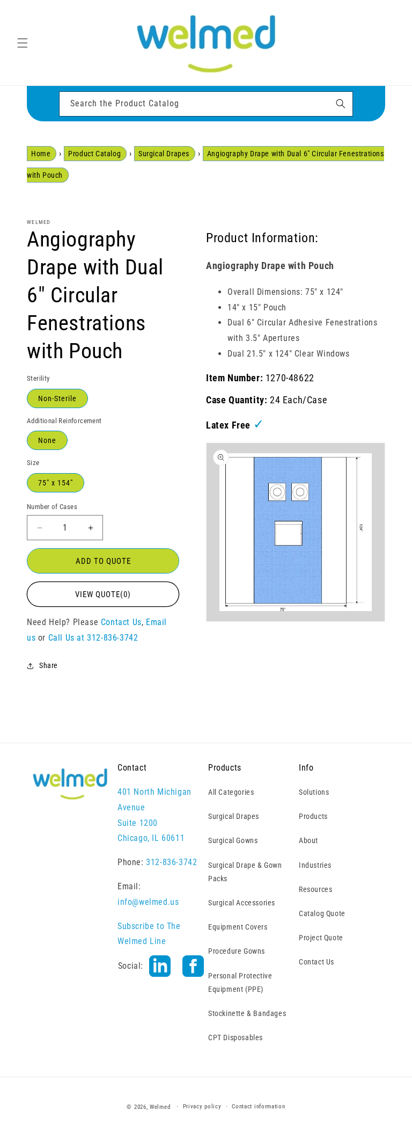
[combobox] (206, 104)
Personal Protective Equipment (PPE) (240, 982)
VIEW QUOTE (103, 594)
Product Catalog (94, 153)
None (47, 440)
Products (313, 816)
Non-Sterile (57, 398)
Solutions (314, 792)
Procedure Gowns (236, 951)
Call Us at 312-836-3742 (93, 638)
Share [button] (48, 665)
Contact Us (121, 622)
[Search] (340, 103)
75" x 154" (55, 482)
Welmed (160, 1107)
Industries (315, 865)
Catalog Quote (322, 913)
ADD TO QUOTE (103, 561)
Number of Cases (52, 507)
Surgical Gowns (233, 840)
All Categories (231, 792)
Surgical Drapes (163, 153)
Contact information (258, 1106)
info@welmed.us (148, 902)
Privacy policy (202, 1106)
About (308, 840)
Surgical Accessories (241, 902)
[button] (22, 43)
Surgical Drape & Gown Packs (245, 872)
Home (40, 153)
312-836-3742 (171, 862)
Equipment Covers (238, 927)
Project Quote (321, 937)
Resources (315, 889)
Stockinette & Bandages (247, 1013)
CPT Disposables (235, 1037)
